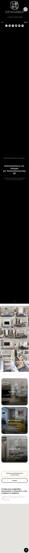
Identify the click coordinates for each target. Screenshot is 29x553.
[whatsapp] (16, 26)
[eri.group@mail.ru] (10, 26)
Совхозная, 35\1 (14, 449)
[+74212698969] (6, 26)
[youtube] (19, 26)
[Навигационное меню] (2, 22)
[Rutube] (22, 26)
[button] (14, 474)
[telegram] (13, 26)
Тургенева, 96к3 (14, 392)
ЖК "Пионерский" (14, 420)
